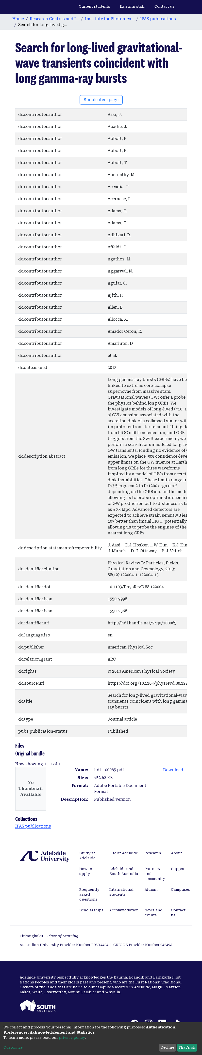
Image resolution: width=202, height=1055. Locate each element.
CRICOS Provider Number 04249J (142, 945)
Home (18, 18)
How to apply (85, 871)
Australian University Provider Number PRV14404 (64, 945)
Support (178, 869)
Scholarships (91, 910)
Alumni (151, 889)
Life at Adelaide (123, 853)
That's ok (187, 1047)
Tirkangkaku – (49, 936)
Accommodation (124, 910)
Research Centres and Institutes (54, 18)
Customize (13, 1047)
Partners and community (155, 874)
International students (121, 892)
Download (173, 770)
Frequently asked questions (89, 894)
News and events (154, 912)
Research (153, 853)
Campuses (180, 889)
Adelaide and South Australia (123, 871)
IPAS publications (158, 18)
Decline (167, 1047)
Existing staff (132, 6)
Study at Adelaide (87, 855)
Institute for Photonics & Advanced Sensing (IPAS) (109, 18)
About (176, 853)
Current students (94, 6)
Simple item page (101, 99)
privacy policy (72, 1038)
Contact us (164, 6)
